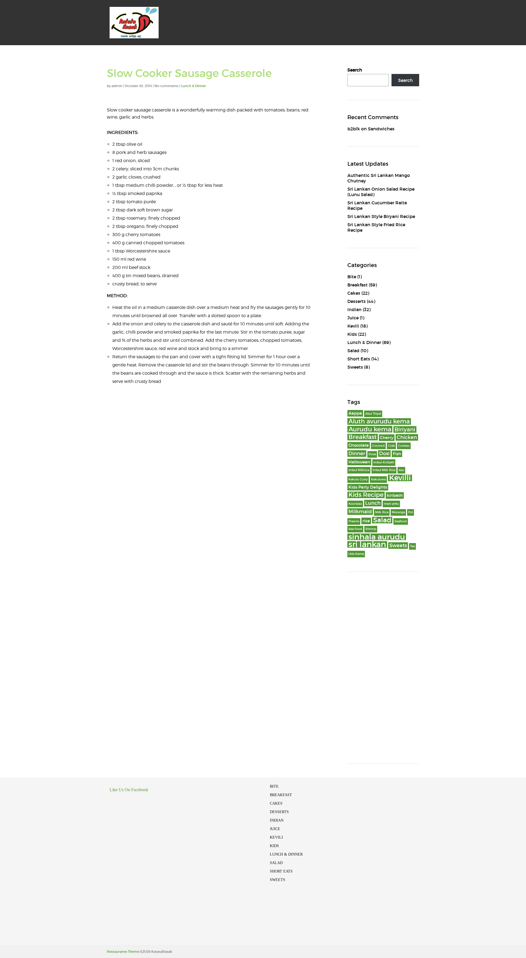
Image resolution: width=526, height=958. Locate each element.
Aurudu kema (369, 429)
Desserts (356, 301)
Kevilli (400, 478)
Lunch (373, 503)
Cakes (353, 293)
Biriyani (405, 429)
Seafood (401, 521)
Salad (353, 350)
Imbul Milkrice (358, 470)
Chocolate (358, 445)
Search (354, 70)
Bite (351, 276)
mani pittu (391, 504)
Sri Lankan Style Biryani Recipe (381, 216)
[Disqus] (209, 462)
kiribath (395, 495)
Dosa (372, 454)
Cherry (386, 437)
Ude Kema (356, 554)
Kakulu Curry (358, 479)
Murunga (398, 512)
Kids (352, 334)
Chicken (407, 437)
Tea (412, 546)
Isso (401, 470)
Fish (397, 453)
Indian (354, 309)
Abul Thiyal (373, 413)
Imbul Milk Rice (384, 470)
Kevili (353, 326)
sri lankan (367, 544)
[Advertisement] (383, 668)
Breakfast (357, 285)
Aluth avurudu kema (379, 421)
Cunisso (404, 446)
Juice (353, 317)
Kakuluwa (378, 479)
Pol (410, 512)
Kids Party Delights (367, 487)
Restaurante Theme (123, 952)
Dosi (384, 454)
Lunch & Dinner (193, 86)
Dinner (356, 454)
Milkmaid (360, 512)
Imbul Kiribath (383, 462)
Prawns (353, 521)
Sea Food (355, 529)
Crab (391, 446)
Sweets (355, 367)
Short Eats (358, 359)
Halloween (359, 462)
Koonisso (355, 504)
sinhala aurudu (376, 537)
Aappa (355, 413)
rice (366, 520)
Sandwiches (381, 128)
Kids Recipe (366, 495)
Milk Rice (381, 512)
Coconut (378, 446)
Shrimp (370, 529)
